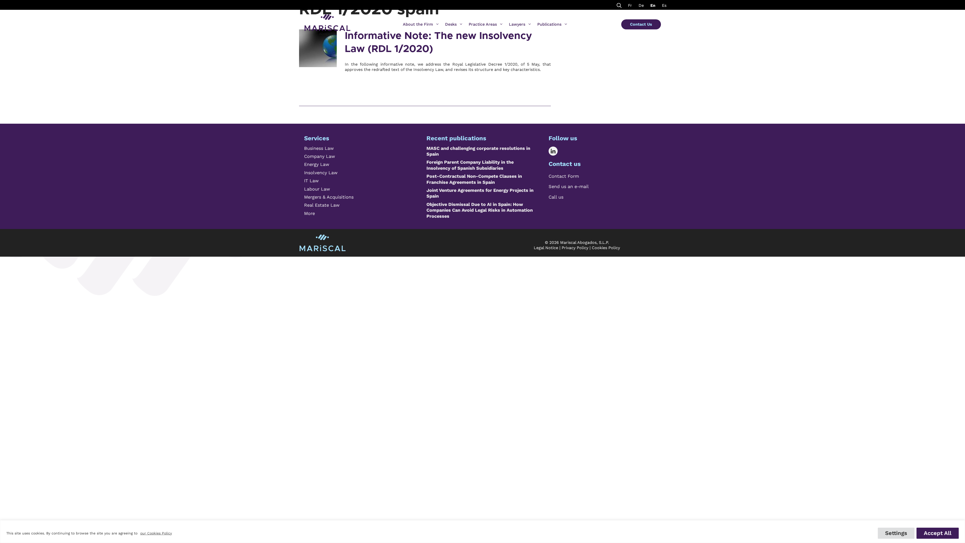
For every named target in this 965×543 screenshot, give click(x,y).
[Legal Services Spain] (327, 22)
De (641, 5)
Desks (451, 24)
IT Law (311, 180)
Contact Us (641, 24)
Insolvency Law (320, 172)
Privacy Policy (575, 247)
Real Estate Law (322, 205)
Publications (549, 24)
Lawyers (517, 24)
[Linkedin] (557, 151)
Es (664, 5)
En (652, 5)
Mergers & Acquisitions (329, 197)
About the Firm (418, 24)
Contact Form (564, 176)
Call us (556, 197)
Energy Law (316, 164)
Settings (896, 533)
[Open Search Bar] (619, 5)
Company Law (319, 156)
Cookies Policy (606, 247)
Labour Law (317, 189)
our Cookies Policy (156, 533)
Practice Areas (483, 24)
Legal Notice (546, 247)
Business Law (319, 148)
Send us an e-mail (569, 186)
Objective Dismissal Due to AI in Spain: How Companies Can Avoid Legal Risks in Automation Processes (479, 210)
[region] (482, 531)
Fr (630, 5)
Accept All (937, 533)
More (309, 213)
